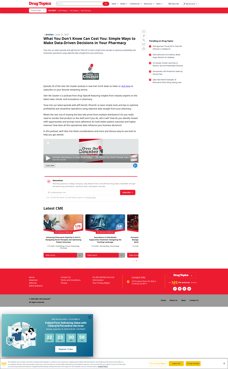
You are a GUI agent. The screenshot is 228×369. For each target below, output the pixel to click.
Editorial (32, 283)
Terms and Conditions (71, 280)
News (183, 300)
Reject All (176, 363)
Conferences (135, 4)
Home (163, 300)
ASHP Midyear (63, 11)
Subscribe (126, 192)
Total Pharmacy (86, 11)
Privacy (64, 283)
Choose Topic (36, 10)
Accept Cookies (193, 363)
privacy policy (91, 197)
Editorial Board (35, 285)
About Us (173, 300)
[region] (114, 363)
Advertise (33, 280)
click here (126, 86)
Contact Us (66, 277)
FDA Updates (74, 11)
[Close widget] (90, 317)
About (31, 277)
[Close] (224, 363)
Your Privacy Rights (101, 283)
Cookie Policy (103, 366)
